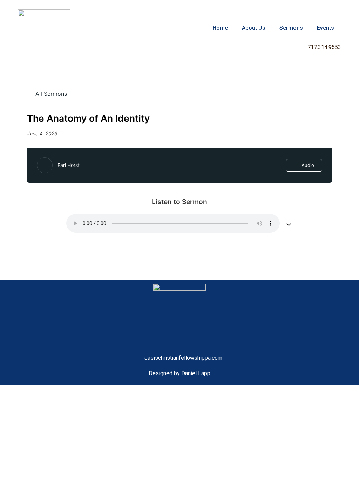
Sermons (291, 28)
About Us (253, 28)
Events (325, 28)
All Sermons (50, 93)
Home (220, 28)
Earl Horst (68, 165)
